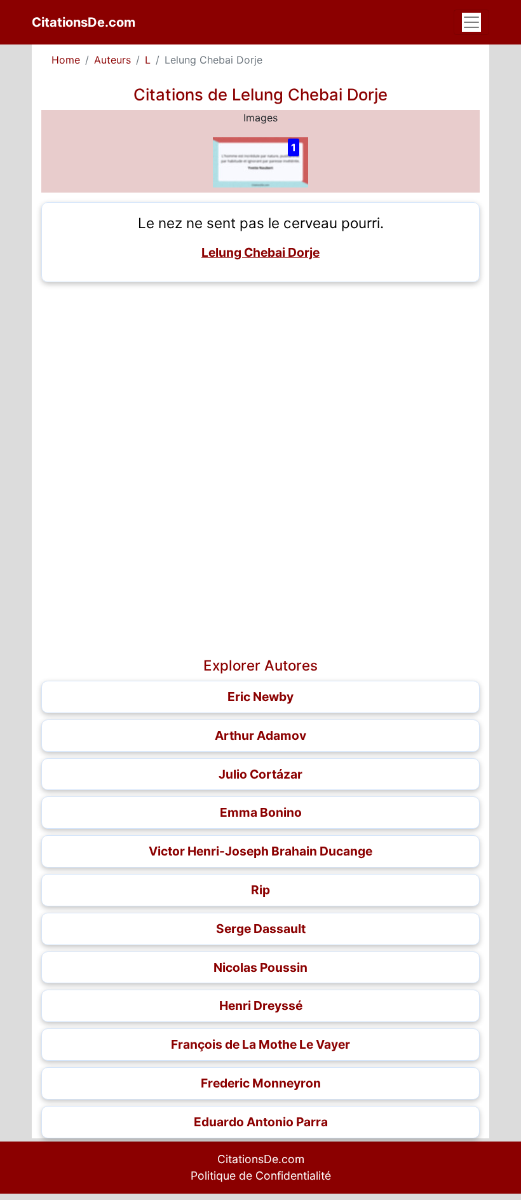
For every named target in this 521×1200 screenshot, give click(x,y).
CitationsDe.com (83, 22)
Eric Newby (260, 696)
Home (65, 59)
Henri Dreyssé (260, 1005)
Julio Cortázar (260, 774)
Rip (260, 889)
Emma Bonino (261, 812)
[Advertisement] (260, 381)
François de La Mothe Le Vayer (260, 1044)
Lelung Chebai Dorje (260, 252)
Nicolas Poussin (260, 967)
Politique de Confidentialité (261, 1175)
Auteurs (112, 59)
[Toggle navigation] (471, 22)
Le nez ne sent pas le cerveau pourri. (261, 222)
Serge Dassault (261, 928)
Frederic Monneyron (261, 1083)
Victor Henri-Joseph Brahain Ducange (260, 851)
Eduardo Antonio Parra (261, 1121)
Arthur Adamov (260, 735)
